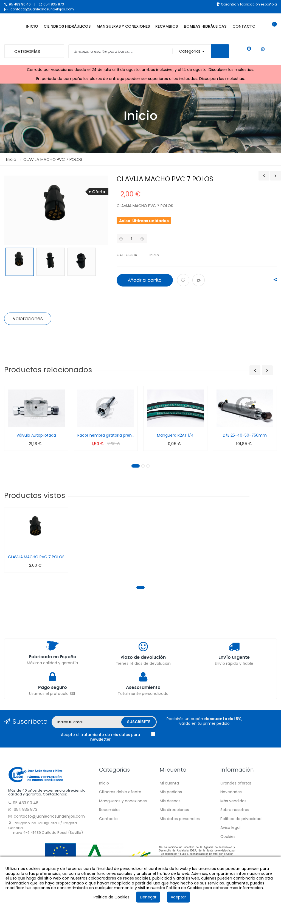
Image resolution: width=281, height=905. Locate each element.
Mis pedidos (171, 792)
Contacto (108, 818)
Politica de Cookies (112, 897)
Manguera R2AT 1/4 (175, 435)
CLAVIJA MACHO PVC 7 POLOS (36, 557)
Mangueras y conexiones (123, 801)
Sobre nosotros (234, 809)
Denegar (148, 897)
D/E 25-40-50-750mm (245, 435)
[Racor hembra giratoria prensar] (105, 408)
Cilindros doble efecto (120, 792)
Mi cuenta (169, 783)
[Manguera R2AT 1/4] (175, 408)
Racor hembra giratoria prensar (105, 435)
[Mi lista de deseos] (245, 51)
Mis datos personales (180, 818)
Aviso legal (230, 827)
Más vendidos (233, 801)
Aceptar (178, 897)
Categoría (127, 254)
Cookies (227, 836)
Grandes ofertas (236, 783)
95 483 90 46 (20, 4)
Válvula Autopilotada (36, 435)
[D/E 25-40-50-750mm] (245, 408)
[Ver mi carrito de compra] (271, 29)
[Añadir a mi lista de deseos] (184, 280)
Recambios (109, 809)
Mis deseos (170, 801)
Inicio (11, 159)
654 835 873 (53, 4)
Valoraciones (28, 318)
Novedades (231, 792)
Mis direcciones (174, 809)
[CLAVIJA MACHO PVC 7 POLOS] (19, 262)
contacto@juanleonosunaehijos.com (42, 9)
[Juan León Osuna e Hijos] (35, 774)
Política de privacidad (241, 818)
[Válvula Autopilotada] (36, 408)
